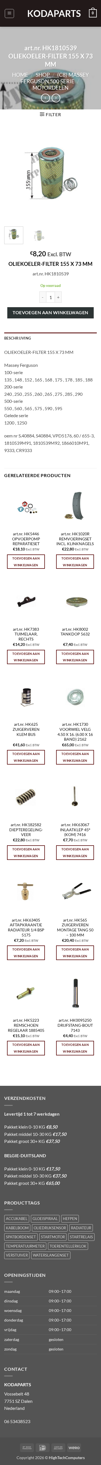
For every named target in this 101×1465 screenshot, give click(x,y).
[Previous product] (56, 98)
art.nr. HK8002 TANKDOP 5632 (75, 632)
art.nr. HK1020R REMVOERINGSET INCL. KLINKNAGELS (75, 539)
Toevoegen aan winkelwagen (50, 312)
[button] (9, 13)
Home (20, 74)
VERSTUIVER (17, 1255)
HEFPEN (70, 1218)
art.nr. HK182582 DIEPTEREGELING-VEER (26, 830)
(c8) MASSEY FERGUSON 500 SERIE (54, 77)
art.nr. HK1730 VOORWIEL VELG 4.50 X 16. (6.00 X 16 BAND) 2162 (75, 732)
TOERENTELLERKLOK (68, 1246)
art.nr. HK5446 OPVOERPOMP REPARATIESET (26, 539)
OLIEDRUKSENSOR (50, 1228)
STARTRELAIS (81, 1237)
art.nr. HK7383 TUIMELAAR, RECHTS (26, 634)
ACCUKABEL (16, 1218)
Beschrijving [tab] (17, 338)
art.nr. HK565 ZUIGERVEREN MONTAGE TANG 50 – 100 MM (75, 927)
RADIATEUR (81, 1228)
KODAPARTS (50, 13)
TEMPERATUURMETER (25, 1246)
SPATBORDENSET (21, 1237)
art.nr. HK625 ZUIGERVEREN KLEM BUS (26, 729)
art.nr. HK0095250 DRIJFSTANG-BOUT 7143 (75, 1025)
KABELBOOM (17, 1228)
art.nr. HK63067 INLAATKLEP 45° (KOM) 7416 (75, 830)
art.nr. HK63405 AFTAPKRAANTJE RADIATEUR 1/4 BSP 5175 (26, 927)
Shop (43, 74)
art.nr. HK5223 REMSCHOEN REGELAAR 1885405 (26, 1025)
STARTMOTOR (53, 1237)
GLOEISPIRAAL (45, 1218)
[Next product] (45, 98)
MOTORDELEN (50, 87)
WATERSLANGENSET (51, 1255)
